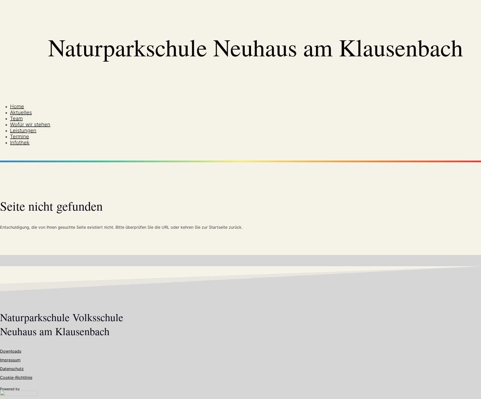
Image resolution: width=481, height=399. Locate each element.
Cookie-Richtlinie (16, 377)
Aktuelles (21, 112)
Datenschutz (12, 368)
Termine (19, 137)
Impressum (10, 359)
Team (16, 118)
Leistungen (23, 130)
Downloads (10, 351)
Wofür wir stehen (30, 124)
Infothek (20, 143)
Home (17, 106)
